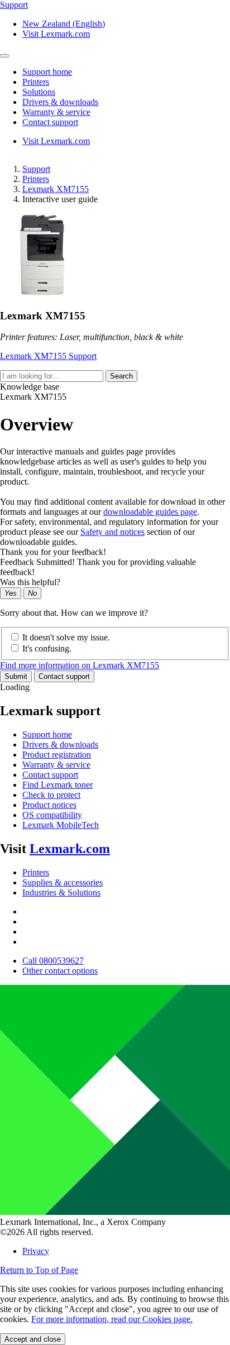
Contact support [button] (50, 122)
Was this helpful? (30, 582)
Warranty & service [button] (56, 112)
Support (36, 169)
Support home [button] (47, 71)
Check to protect (51, 795)
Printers (35, 179)
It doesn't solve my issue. (66, 637)
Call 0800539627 (53, 960)
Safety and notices (112, 532)
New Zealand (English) (63, 23)
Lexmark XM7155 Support (48, 356)
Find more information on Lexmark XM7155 (79, 665)
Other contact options (60, 970)
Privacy (35, 1251)
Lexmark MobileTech (60, 825)
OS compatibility (52, 815)
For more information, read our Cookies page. (112, 1319)
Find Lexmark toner (57, 784)
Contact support (64, 676)
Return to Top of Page (39, 1270)
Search (121, 376)
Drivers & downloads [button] (60, 102)
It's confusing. (46, 648)
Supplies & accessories (62, 882)
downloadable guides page (150, 511)
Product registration (56, 754)
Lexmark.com (70, 848)
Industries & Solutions (61, 892)
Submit (15, 676)
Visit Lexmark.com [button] (56, 34)
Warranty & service (56, 764)
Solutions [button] (38, 92)
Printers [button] (35, 82)
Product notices (49, 805)
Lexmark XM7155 (55, 189)
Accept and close (32, 1339)
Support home (47, 734)
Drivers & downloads (60, 744)
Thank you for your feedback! (53, 552)
